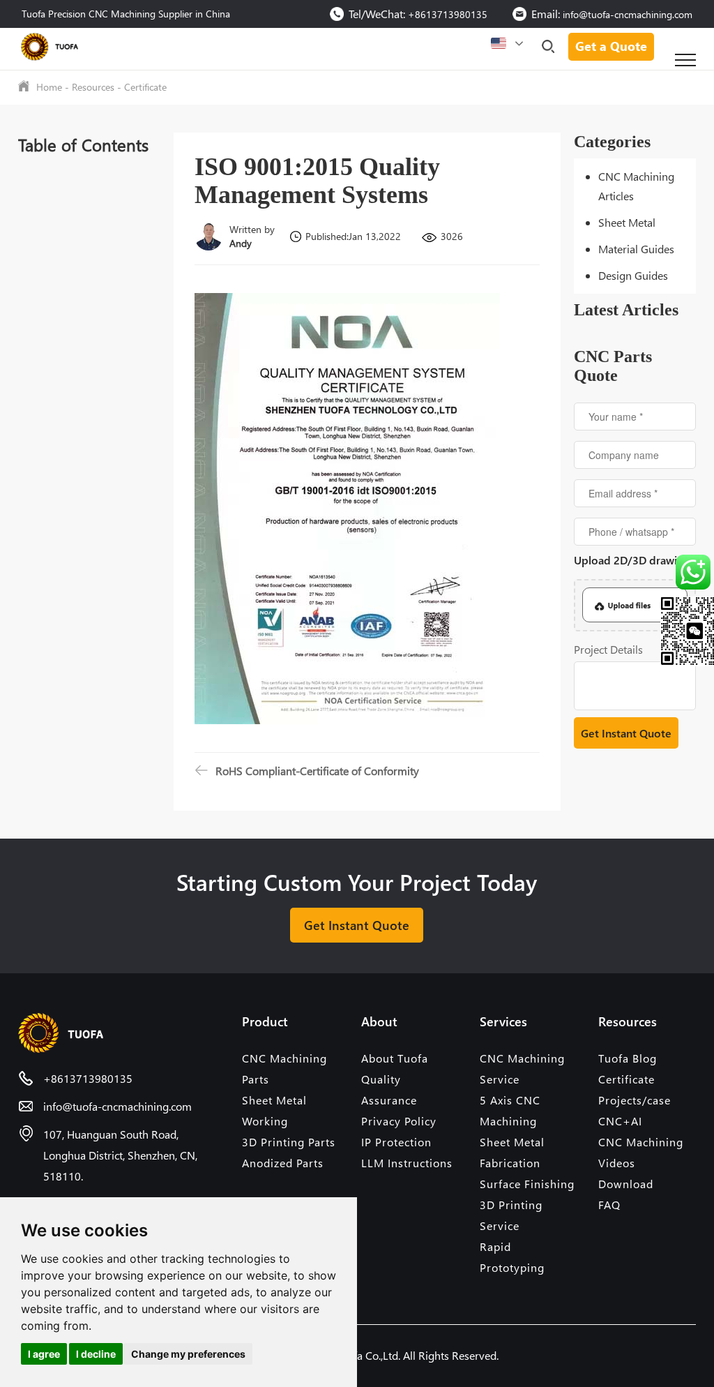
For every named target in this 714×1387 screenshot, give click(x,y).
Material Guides (636, 248)
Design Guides (633, 275)
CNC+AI (620, 1121)
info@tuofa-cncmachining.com (627, 14)
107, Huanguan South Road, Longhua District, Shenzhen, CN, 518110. (120, 1155)
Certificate (145, 86)
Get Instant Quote (356, 925)
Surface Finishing (527, 1183)
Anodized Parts (283, 1162)
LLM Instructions (407, 1162)
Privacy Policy (398, 1121)
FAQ (609, 1204)
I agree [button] (44, 1354)
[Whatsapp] (685, 572)
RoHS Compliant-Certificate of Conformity (317, 770)
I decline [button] (96, 1354)
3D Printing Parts (288, 1141)
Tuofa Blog (627, 1058)
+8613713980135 (447, 14)
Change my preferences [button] (188, 1354)
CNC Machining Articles (636, 186)
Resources (93, 86)
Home (49, 86)
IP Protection (396, 1141)
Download (625, 1183)
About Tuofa (394, 1058)
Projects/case (634, 1100)
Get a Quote (611, 45)
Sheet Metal (626, 222)
